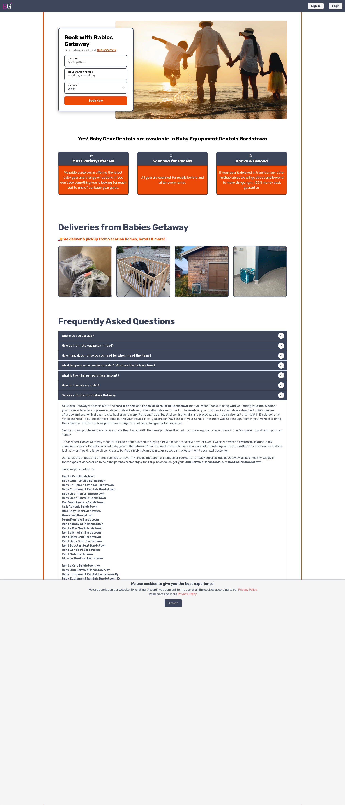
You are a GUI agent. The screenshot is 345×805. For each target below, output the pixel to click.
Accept (173, 603)
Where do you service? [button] (78, 335)
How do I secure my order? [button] (81, 385)
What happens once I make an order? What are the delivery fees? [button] (108, 365)
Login (335, 6)
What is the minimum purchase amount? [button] (90, 375)
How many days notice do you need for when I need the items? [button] (106, 355)
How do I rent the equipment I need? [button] (88, 345)
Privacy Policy (247, 589)
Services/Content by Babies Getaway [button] (89, 395)
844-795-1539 (106, 50)
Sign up (316, 6)
